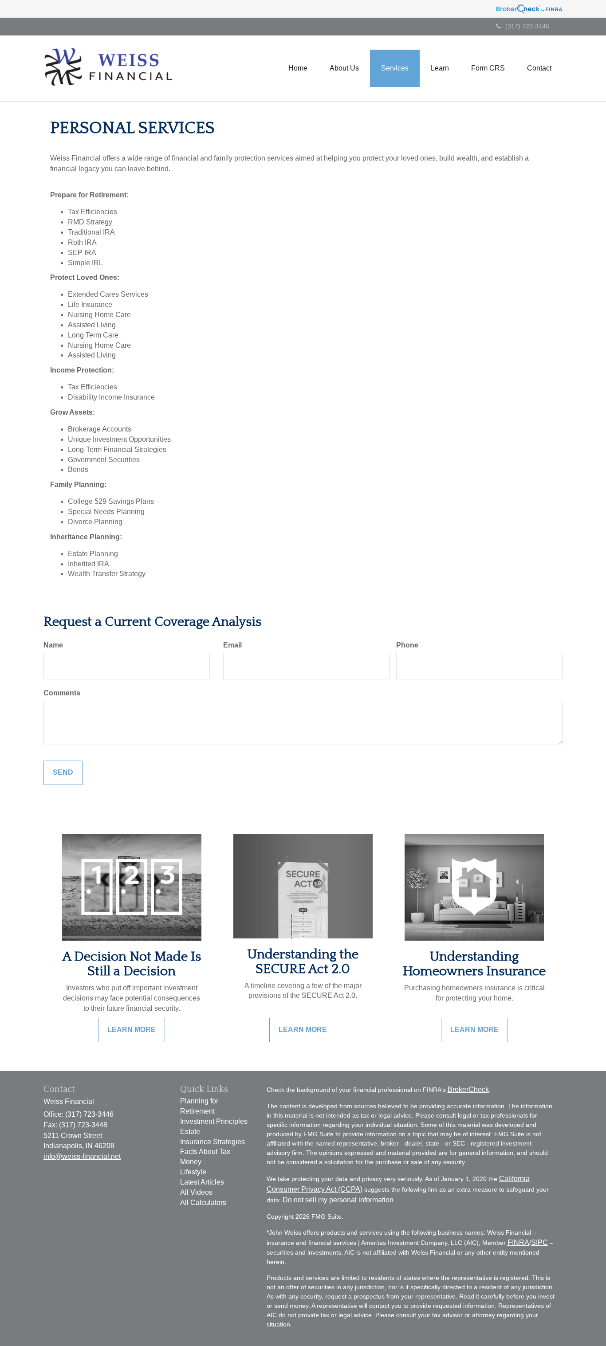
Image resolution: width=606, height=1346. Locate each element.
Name (53, 645)
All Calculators (203, 1202)
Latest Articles (202, 1182)
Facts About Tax (205, 1151)
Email (232, 645)
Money (190, 1161)
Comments (61, 693)
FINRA (518, 1242)
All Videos (196, 1192)
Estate (190, 1131)
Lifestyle (193, 1172)
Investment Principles (214, 1121)
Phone (407, 645)
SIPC (539, 1242)
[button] (344, 68)
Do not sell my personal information (338, 1200)
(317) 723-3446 (527, 26)
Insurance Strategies (212, 1142)
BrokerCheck (468, 1089)
